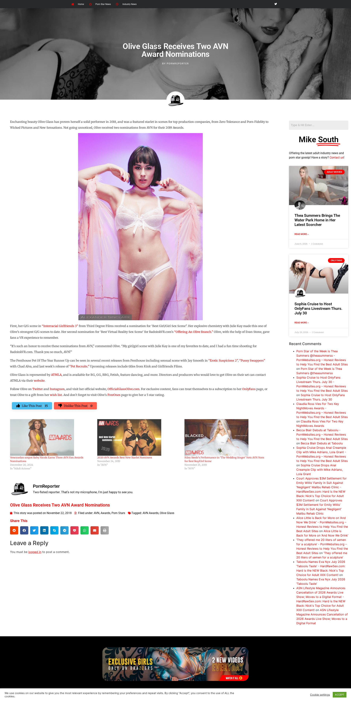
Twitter (37, 389)
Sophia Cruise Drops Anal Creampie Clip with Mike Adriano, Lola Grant (319, 469)
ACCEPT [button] (339, 694)
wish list (56, 395)
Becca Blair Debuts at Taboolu (322, 443)
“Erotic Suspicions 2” (223, 360)
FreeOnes (113, 395)
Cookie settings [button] (320, 694)
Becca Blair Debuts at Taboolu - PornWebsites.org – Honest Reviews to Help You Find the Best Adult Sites (322, 434)
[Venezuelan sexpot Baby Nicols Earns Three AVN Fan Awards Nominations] (52, 437)
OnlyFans (249, 389)
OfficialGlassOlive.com (123, 389)
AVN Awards (150, 513)
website (39, 380)
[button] (14, 530)
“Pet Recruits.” (79, 366)
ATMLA (56, 375)
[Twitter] (275, 4)
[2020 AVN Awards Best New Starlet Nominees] (139, 437)
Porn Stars (118, 513)
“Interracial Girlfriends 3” (60, 326)
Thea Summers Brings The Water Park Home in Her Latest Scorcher (317, 220)
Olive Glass (167, 513)
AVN (96, 513)
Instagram (57, 389)
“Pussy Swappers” (252, 360)
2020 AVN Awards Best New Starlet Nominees (124, 457)
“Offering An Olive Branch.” (193, 332)
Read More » (302, 234)
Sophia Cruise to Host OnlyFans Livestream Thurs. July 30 (318, 308)
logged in (34, 552)
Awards (105, 513)
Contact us (337, 157)
